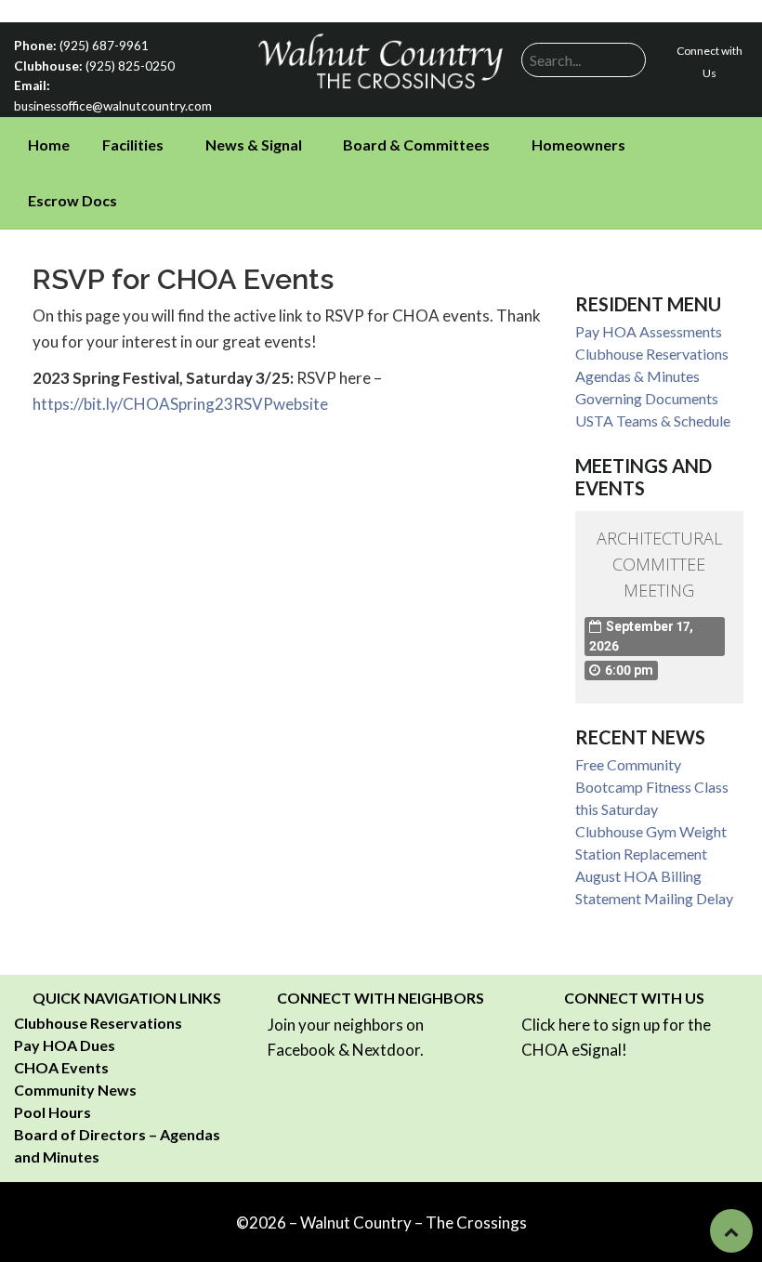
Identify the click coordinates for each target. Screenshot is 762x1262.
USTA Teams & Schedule (652, 420)
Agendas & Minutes (637, 376)
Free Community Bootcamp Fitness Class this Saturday (652, 787)
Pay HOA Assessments (648, 331)
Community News (75, 1089)
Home (49, 144)
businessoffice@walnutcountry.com (113, 106)
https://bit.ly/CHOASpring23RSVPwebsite (180, 404)
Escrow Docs (72, 200)
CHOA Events (61, 1067)
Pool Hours (52, 1112)
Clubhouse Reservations (652, 353)
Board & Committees (416, 144)
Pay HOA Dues (64, 1045)
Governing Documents (646, 398)
